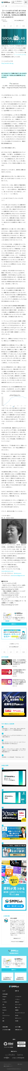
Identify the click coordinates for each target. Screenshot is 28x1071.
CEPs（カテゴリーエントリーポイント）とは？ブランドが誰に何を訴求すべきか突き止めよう (13, 742)
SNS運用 (16, 1020)
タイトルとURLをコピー (19, 20)
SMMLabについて (17, 938)
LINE (3, 1004)
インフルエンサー (18, 996)
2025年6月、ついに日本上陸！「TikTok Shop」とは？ (13, 757)
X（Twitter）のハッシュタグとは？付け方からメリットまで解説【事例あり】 (14, 736)
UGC (3, 1018)
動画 (3, 1020)
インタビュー (17, 999)
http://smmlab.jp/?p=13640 (9, 589)
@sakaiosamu (17, 573)
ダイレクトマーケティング (20, 1012)
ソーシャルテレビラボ (20, 54)
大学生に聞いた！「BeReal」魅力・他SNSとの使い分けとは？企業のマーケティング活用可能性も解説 (13, 729)
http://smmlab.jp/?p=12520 (9, 595)
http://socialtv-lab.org (7, 63)
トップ (4, 990)
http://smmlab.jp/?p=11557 (9, 605)
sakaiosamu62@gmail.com (18, 575)
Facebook (4, 1010)
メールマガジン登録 (6, 1029)
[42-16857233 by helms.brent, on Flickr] (14, 84)
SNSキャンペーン (18, 1018)
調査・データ (17, 1007)
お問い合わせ (21, 1045)
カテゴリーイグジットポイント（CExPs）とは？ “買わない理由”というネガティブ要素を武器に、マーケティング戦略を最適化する (14, 750)
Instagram (4, 996)
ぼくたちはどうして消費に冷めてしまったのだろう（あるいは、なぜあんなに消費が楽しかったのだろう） (14, 75)
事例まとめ (17, 1002)
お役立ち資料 (5, 1026)
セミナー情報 (17, 1026)
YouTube (4, 1007)
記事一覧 (17, 990)
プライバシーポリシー (8, 1064)
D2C (3, 1012)
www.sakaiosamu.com (7, 571)
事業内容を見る (21, 1042)
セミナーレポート (18, 1004)
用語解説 (16, 1010)
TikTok (4, 999)
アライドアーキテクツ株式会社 (17, 941)
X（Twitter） (5, 1002)
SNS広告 (16, 1015)
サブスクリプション (6, 1015)
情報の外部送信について (8, 1066)
